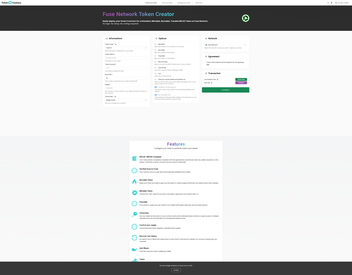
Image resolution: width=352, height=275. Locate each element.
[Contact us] (331, 2)
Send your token (167, 3)
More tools (198, 3)
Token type (109, 44)
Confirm (225, 90)
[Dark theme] (328, 2)
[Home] (11, 2)
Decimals (109, 74)
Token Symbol (110, 64)
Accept (176, 270)
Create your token (151, 3)
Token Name (110, 54)
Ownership (109, 96)
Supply (108, 85)
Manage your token (184, 3)
